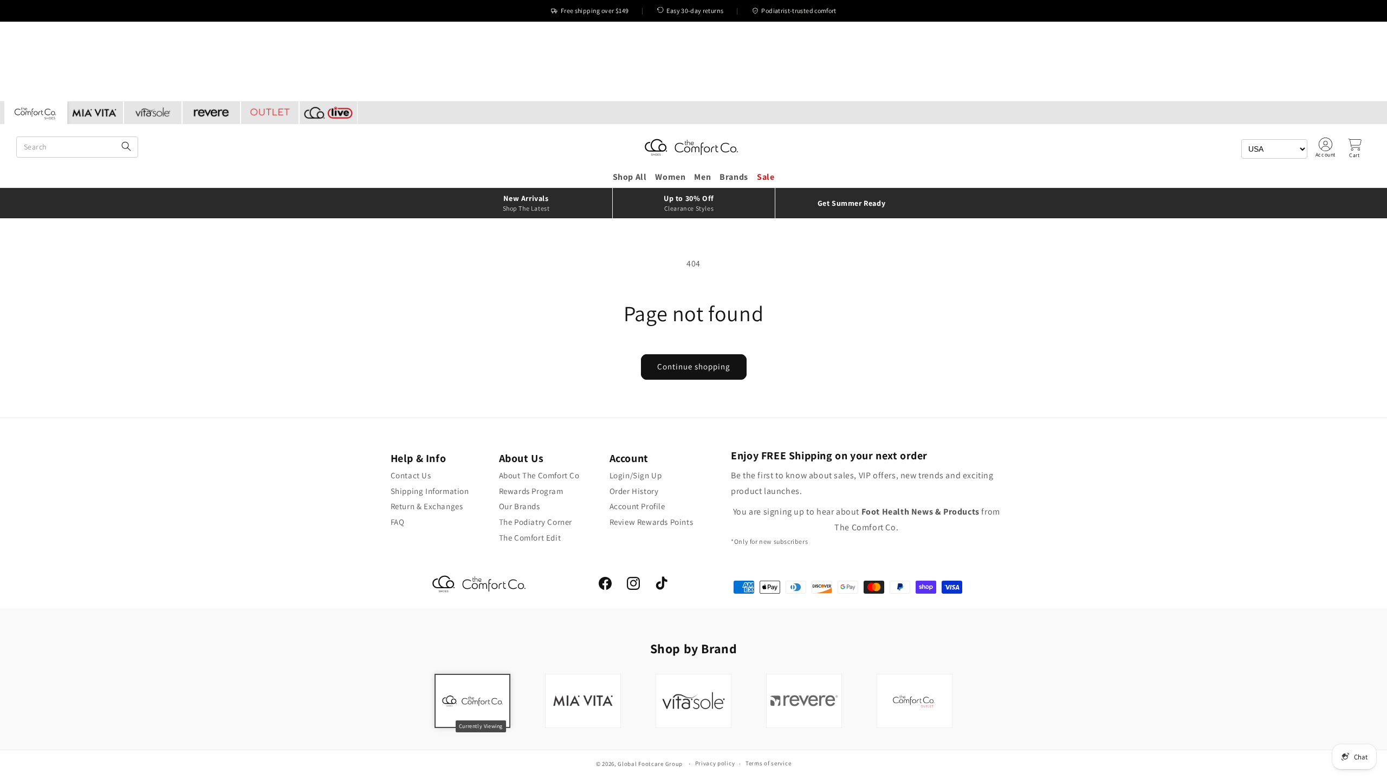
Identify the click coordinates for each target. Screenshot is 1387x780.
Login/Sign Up (636, 475)
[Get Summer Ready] (856, 203)
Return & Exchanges (427, 506)
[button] (1354, 148)
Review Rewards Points (652, 522)
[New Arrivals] (531, 203)
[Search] (126, 147)
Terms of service (768, 763)
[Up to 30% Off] (694, 203)
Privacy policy (715, 763)
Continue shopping (693, 366)
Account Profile (637, 506)
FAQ (398, 522)
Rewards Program (531, 491)
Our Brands (519, 506)
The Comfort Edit (530, 537)
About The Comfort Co (539, 475)
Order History (634, 491)
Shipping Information (430, 491)
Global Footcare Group (650, 764)
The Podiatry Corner (535, 522)
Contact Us (411, 475)
